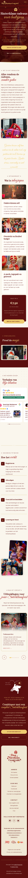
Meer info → (7, 648)
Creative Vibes (14, 867)
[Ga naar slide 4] (15, 657)
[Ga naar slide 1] (10, 657)
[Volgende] (24, 657)
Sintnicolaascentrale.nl (14, 835)
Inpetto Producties (18, 864)
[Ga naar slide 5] (16, 657)
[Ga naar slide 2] (12, 657)
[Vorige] (4, 657)
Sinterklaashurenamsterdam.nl (14, 832)
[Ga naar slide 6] (18, 657)
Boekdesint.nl (14, 837)
